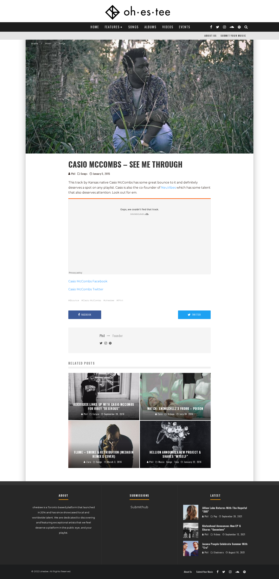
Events (184, 27)
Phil (72, 174)
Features (112, 27)
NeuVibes (168, 187)
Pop (215, 516)
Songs (133, 27)
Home (95, 27)
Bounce (74, 300)
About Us (210, 35)
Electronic (219, 552)
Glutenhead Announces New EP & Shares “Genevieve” (221, 527)
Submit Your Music (233, 35)
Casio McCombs (92, 300)
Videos (167, 27)
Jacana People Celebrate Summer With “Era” (224, 545)
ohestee (109, 300)
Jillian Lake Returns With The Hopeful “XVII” (224, 509)
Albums (150, 27)
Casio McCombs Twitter (85, 289)
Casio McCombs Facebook (87, 281)
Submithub (139, 507)
